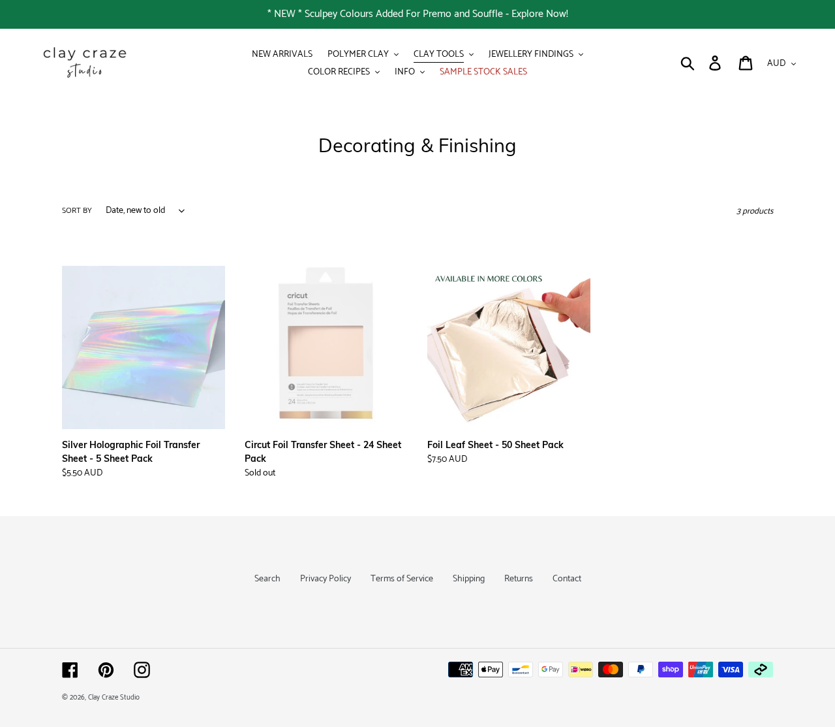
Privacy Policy (325, 579)
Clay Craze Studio (114, 697)
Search (267, 579)
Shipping (469, 579)
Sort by (77, 211)
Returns (518, 579)
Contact (567, 579)
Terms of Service (402, 579)
